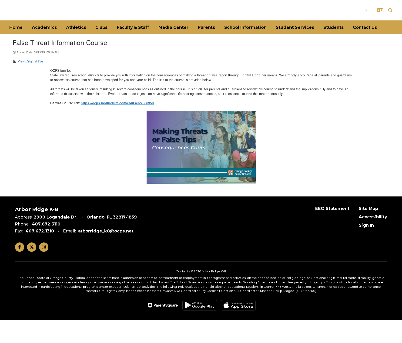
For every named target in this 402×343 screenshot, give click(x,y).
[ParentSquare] (163, 305)
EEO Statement (332, 208)
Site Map (368, 208)
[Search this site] (390, 10)
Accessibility (373, 216)
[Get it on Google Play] (199, 305)
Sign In (366, 225)
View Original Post (31, 61)
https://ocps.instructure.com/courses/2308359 (117, 103)
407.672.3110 (46, 224)
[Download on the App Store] (238, 305)
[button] (355, 10)
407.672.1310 (39, 231)
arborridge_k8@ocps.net (106, 231)
